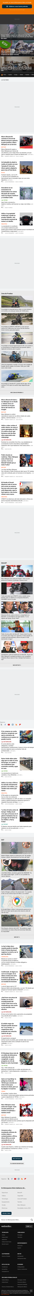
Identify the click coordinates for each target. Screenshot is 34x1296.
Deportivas (5, 1192)
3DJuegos (19, 1235)
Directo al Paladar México (8, 1286)
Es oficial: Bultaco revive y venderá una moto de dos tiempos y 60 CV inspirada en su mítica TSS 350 (16, 68)
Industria (4, 224)
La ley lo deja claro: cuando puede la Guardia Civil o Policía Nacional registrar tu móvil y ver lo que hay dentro (9, 950)
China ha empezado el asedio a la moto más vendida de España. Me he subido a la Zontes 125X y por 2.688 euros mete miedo (16, 366)
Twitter (1, 724)
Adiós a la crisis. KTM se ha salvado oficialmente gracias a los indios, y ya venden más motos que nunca (9, 786)
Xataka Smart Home (6, 1241)
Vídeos (3, 1091)
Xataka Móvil (5, 1237)
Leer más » (31, 154)
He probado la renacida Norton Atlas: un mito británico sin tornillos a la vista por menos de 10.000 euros (16, 310)
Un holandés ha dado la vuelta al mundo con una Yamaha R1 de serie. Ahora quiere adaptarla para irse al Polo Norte (9, 166)
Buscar (31, 1219)
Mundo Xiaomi (5, 1244)
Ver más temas (6, 1213)
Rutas (3, 172)
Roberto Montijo (10, 156)
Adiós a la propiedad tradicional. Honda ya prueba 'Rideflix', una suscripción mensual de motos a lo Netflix (9, 217)
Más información (5, 1294)
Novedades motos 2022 (24, 1208)
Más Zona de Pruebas (16, 392)
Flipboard (20, 724)
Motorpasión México (22, 1286)
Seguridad (20, 1195)
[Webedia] (6, 1227)
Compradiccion (5, 1271)
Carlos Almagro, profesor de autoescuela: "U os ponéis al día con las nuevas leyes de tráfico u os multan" (16, 892)
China (4, 74)
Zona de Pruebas (7, 293)
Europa (15, 74)
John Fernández (9, 181)
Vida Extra (19, 1237)
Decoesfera (4, 1269)
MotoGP (3, 147)
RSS (16, 724)
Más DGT (16, 937)
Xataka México (5, 1279)
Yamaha (27, 74)
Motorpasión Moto (21, 1258)
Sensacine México (21, 1282)
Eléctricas (4, 1208)
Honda (21, 74)
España (10, 74)
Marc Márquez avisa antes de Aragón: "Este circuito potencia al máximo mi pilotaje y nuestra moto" (15, 579)
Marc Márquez (21, 1205)
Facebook (5, 724)
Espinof (5, 824)
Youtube (9, 724)
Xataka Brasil (5, 1282)
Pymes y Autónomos (22, 1269)
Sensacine (19, 1245)
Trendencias (5, 1267)
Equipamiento (5, 1202)
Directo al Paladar (6, 1256)
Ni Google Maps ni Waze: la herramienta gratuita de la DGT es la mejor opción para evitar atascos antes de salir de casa (16, 911)
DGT (2, 840)
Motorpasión (7, 439)
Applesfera (4, 1239)
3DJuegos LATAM (21, 1279)
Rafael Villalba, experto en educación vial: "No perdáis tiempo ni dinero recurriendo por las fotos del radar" (17, 36)
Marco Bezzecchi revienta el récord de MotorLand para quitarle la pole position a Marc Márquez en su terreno (9, 140)
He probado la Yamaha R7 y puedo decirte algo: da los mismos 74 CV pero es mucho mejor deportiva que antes (16, 385)
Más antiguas (17, 1158)
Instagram (12, 724)
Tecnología (4, 956)
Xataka (5, 200)
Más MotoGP (16, 665)
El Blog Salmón (20, 1267)
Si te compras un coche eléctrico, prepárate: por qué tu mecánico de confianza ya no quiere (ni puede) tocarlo (9, 735)
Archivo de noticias (18, 1163)
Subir (27, 1226)
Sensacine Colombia (22, 1284)
